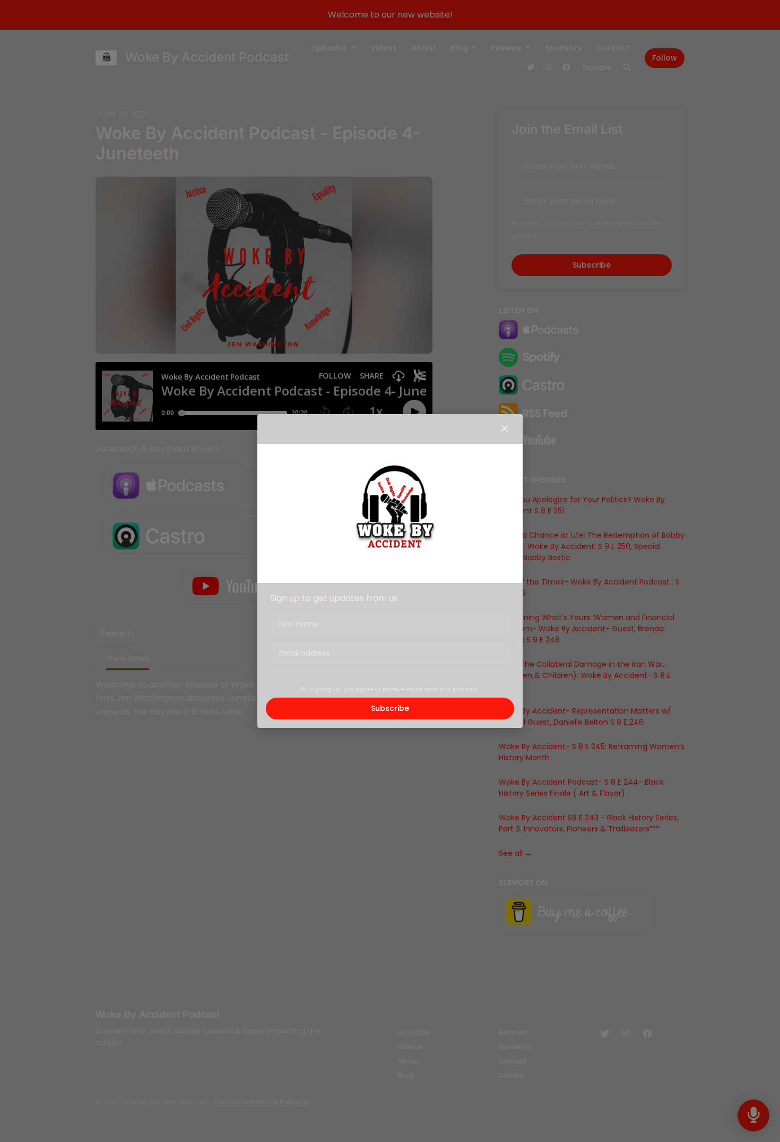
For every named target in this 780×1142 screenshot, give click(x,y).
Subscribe (390, 708)
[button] (504, 429)
